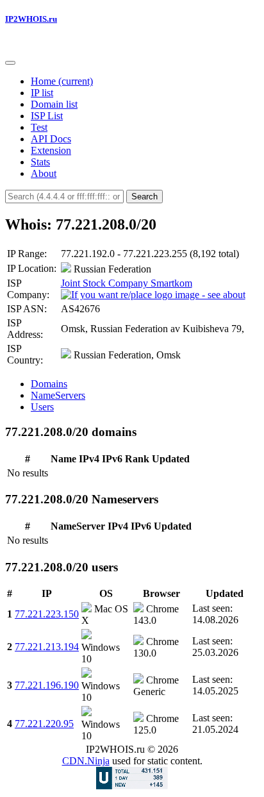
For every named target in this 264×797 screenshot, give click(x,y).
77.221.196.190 (47, 685)
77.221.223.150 (47, 613)
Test (39, 127)
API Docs (51, 138)
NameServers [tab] (58, 395)
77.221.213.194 (47, 646)
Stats (40, 161)
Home (62, 81)
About (43, 173)
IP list (42, 92)
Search (144, 196)
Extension (51, 150)
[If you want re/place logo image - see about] (153, 295)
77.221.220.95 (44, 723)
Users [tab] (42, 406)
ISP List (47, 115)
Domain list (54, 104)
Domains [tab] (49, 383)
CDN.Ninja (86, 760)
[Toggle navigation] (10, 63)
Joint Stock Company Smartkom (126, 283)
